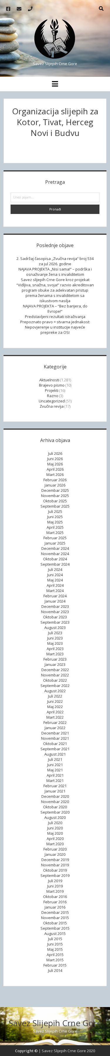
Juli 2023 (55, 632)
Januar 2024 (55, 601)
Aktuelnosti (49, 379)
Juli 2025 (55, 511)
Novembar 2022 (55, 675)
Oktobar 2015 (55, 923)
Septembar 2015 (55, 928)
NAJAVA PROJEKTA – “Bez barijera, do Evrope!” (55, 308)
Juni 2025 (55, 516)
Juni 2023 (55, 638)
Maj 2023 (55, 643)
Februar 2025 (55, 537)
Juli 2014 (55, 970)
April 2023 (55, 648)
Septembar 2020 (55, 812)
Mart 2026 (55, 474)
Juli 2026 (55, 453)
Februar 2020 (55, 849)
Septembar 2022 (55, 685)
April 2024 (55, 585)
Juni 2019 (55, 886)
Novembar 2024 (55, 553)
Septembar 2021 (55, 748)
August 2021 (55, 754)
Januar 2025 (55, 543)
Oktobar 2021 (55, 743)
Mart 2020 (55, 843)
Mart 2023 (55, 654)
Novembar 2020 (55, 801)
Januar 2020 (55, 854)
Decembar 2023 (55, 606)
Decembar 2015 (55, 912)
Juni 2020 (55, 828)
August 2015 (55, 933)
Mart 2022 (55, 717)
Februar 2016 (55, 901)
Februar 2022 (55, 722)
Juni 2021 (55, 764)
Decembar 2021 (55, 733)
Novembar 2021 (55, 738)
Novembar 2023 (55, 611)
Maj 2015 (55, 949)
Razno (52, 395)
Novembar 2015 (55, 917)
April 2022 (55, 712)
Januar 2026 (55, 485)
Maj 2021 (55, 770)
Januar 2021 (55, 791)
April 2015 (55, 954)
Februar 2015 (55, 965)
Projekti (51, 390)
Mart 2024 (55, 590)
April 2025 (55, 527)
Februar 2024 (55, 595)
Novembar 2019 (55, 865)
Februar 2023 (55, 659)
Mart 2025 (55, 532)
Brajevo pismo (52, 385)
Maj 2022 (55, 706)
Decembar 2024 (55, 548)
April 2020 (55, 838)
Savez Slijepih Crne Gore (55, 1022)
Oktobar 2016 (55, 896)
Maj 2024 (55, 580)
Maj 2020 (55, 833)
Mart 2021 (55, 780)
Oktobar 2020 (55, 807)
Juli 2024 (55, 569)
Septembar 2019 (55, 875)
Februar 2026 (55, 479)
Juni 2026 (55, 458)
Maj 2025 (55, 522)
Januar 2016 (55, 907)
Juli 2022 (55, 696)
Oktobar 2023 (55, 617)
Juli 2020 (55, 822)
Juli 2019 (55, 880)
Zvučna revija (52, 406)
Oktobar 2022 (55, 680)
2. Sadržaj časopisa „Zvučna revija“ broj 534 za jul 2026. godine (55, 261)
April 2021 (55, 775)
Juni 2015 (55, 944)
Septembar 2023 (55, 622)
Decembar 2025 (55, 490)
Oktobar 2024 (55, 559)
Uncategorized (52, 401)
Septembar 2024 (55, 564)
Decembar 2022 (55, 669)
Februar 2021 (55, 785)
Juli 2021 (55, 759)
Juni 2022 (55, 701)
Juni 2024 (55, 574)
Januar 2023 (55, 664)
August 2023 (55, 627)
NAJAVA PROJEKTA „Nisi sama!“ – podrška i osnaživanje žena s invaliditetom (55, 271)
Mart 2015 (55, 960)
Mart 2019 (55, 891)
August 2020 (55, 817)
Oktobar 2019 (55, 870)
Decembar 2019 (55, 859)
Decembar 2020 (55, 796)
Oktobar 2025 (55, 501)
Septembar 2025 (55, 506)
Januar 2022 (55, 727)
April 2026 (55, 469)
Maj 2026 (55, 464)
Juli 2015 (55, 938)
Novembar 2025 (55, 495)
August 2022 (55, 690)
